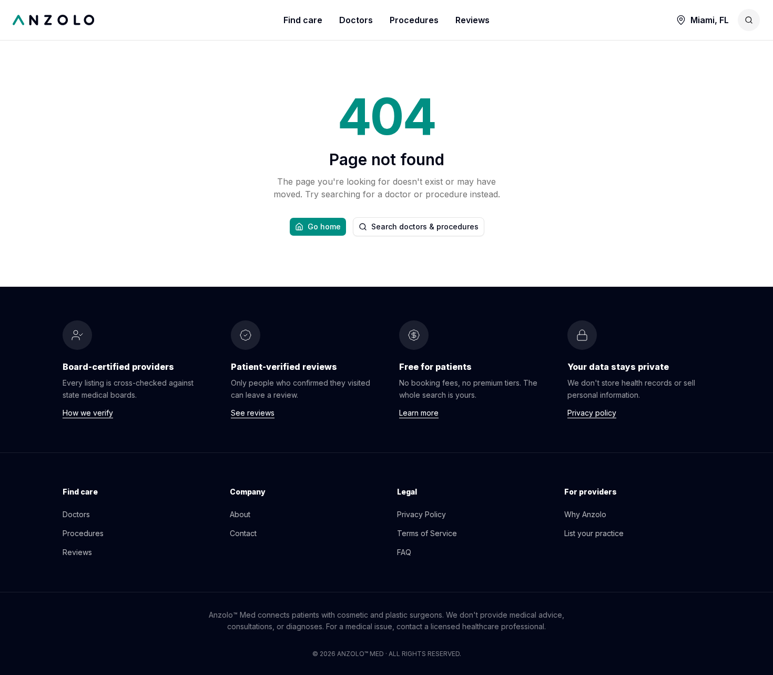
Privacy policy (591, 412)
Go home (324, 226)
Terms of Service (427, 533)
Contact (243, 533)
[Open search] (748, 20)
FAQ (404, 552)
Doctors (356, 20)
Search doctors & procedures (425, 226)
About (240, 514)
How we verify (88, 412)
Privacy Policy (421, 514)
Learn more (419, 412)
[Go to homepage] (148, 20)
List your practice (594, 533)
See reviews (252, 412)
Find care (302, 20)
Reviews (472, 20)
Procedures (414, 20)
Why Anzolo (585, 514)
